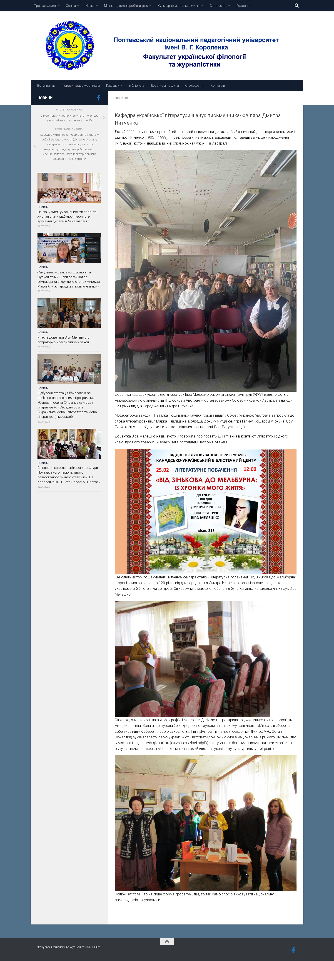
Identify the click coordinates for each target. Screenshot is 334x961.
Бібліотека (136, 85)
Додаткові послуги (165, 85)
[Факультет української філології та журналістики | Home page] (167, 45)
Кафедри (112, 85)
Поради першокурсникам (81, 85)
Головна (243, 5)
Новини (121, 98)
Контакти (218, 85)
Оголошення (194, 85)
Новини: (45, 98)
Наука (90, 5)
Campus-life (218, 5)
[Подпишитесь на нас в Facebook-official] (98, 98)
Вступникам (46, 85)
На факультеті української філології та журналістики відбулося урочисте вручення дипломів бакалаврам (67, 217)
